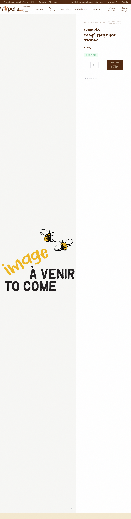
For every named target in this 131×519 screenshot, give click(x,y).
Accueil (88, 22)
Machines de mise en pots (114, 22)
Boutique (100, 22)
